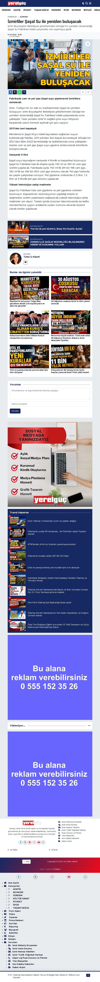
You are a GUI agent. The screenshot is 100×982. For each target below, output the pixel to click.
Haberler (12, 17)
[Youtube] (39, 842)
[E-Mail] (26, 262)
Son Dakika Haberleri (70, 838)
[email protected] (35, 837)
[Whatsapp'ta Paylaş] (19, 92)
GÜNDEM (6, 10)
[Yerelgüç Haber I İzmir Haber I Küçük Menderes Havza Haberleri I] (17, 3)
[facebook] (19, 877)
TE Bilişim (56, 869)
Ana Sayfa (13, 883)
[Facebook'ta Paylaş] (10, 92)
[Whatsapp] (43, 842)
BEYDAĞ (87, 10)
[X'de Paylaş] (15, 92)
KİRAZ (97, 10)
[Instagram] (34, 842)
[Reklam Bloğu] (50, 464)
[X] (25, 842)
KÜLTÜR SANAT (21, 899)
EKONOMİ (56, 10)
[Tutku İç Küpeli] (15, 259)
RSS (28, 861)
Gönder (15, 411)
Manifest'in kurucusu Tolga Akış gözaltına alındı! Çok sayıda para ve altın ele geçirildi (27, 303)
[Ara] (86, 3)
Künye (11, 936)
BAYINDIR (76, 10)
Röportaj (13, 927)
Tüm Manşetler (68, 836)
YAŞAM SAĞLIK (41, 10)
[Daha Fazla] (24, 92)
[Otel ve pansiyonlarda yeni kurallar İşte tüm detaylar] (29, 356)
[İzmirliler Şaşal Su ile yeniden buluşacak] (50, 64)
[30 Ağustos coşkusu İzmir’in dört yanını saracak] (70, 288)
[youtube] (69, 877)
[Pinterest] (30, 842)
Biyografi (13, 930)
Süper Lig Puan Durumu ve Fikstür (29, 958)
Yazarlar (12, 917)
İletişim (12, 939)
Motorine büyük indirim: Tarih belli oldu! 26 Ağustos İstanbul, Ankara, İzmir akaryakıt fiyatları (70, 338)
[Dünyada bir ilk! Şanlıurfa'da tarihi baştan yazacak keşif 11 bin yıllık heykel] (70, 356)
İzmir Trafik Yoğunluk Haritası (74, 830)
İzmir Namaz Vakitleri (70, 827)
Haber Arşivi (67, 841)
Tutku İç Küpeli (32, 257)
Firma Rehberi (15, 920)
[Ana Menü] (90, 3)
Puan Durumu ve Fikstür (71, 833)
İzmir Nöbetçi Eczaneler (72, 822)
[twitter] (35, 877)
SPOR (66, 10)
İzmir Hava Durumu (69, 825)
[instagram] (52, 877)
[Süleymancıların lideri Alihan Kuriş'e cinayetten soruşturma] (29, 322)
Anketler (13, 933)
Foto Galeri (14, 911)
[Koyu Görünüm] (83, 3)
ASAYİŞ (16, 10)
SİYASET (27, 10)
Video (11, 914)
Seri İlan (12, 924)
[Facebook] (21, 842)
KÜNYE (54, 850)
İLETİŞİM (13, 850)
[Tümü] (89, 726)
